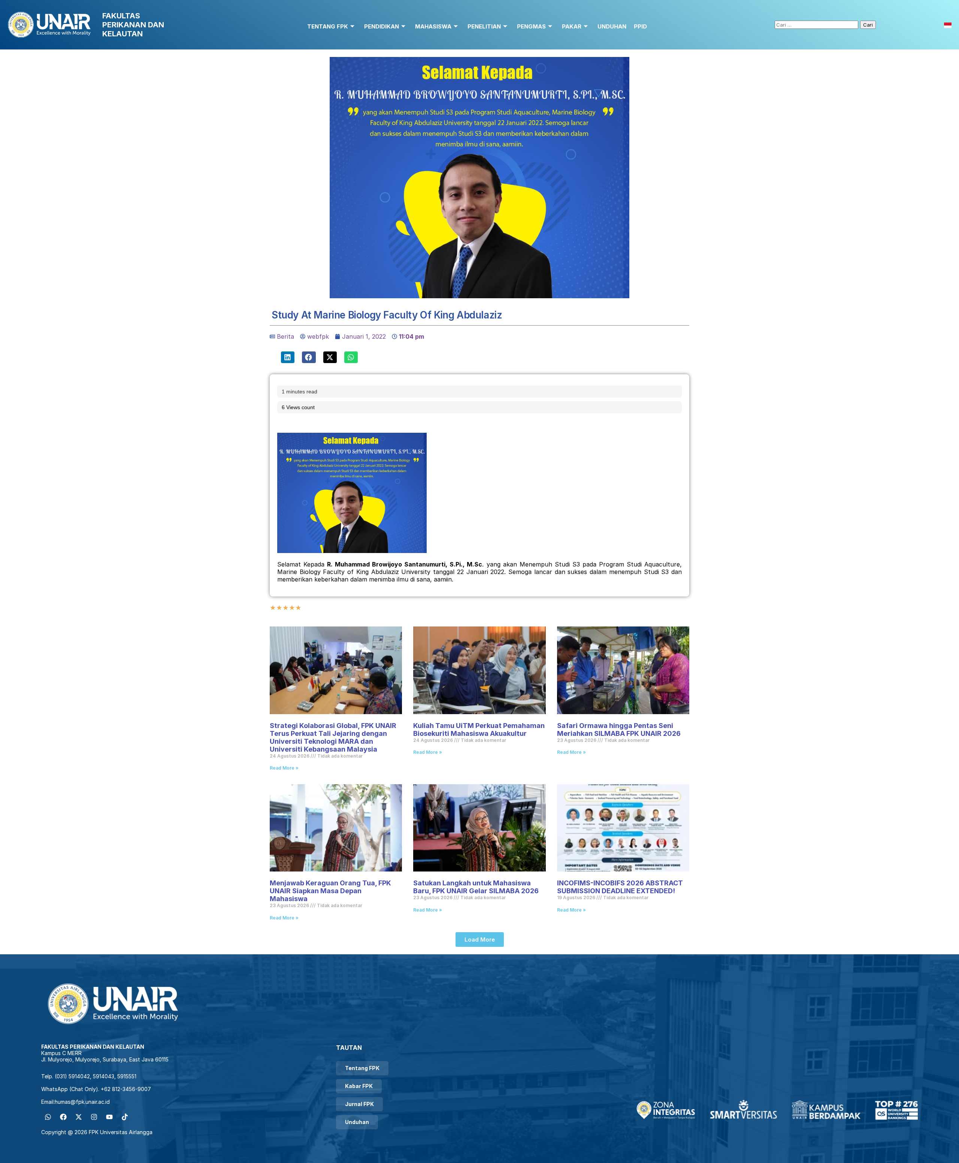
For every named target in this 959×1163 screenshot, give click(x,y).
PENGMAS (531, 26)
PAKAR (571, 26)
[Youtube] (109, 1117)
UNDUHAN (612, 26)
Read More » (284, 768)
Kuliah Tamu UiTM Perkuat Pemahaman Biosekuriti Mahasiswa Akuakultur (479, 729)
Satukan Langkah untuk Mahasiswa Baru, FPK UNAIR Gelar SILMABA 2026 (476, 887)
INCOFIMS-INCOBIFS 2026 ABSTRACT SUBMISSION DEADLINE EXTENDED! (620, 887)
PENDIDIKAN (381, 26)
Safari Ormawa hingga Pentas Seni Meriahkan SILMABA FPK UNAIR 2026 (619, 729)
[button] (287, 357)
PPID (640, 26)
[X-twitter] (78, 1117)
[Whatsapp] (48, 1117)
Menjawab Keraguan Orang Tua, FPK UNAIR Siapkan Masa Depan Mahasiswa (330, 891)
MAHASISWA (433, 26)
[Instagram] (94, 1117)
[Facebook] (63, 1117)
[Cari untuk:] (817, 24)
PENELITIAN (484, 26)
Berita (285, 336)
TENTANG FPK (327, 26)
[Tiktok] (124, 1117)
